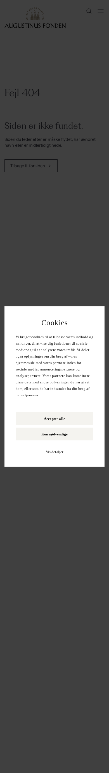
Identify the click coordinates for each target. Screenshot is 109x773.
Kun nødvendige (54, 434)
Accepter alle (54, 419)
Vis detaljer (54, 452)
